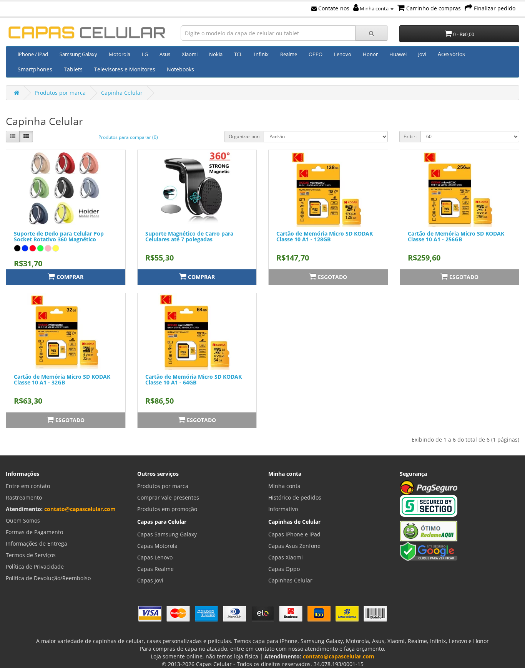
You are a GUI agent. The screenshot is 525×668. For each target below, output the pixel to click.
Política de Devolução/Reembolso (48, 578)
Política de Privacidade (35, 566)
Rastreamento (24, 497)
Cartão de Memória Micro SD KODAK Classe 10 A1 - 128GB (324, 236)
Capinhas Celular (290, 580)
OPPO (315, 54)
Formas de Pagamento (34, 532)
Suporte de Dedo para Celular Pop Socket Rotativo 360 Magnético (59, 236)
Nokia (216, 54)
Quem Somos (23, 520)
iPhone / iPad (33, 54)
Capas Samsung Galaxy (167, 534)
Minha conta (374, 8)
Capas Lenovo (155, 557)
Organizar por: (244, 136)
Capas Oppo (284, 568)
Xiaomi (190, 54)
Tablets (73, 69)
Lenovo (342, 54)
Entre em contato (28, 486)
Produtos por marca (60, 92)
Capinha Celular (122, 92)
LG (145, 54)
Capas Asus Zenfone (294, 545)
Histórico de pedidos (294, 497)
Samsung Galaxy (78, 54)
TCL (238, 54)
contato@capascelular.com (80, 509)
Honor (370, 54)
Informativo (283, 509)
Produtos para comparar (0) (128, 137)
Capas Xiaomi (285, 557)
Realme (288, 54)
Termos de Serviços (31, 555)
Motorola (119, 54)
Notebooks (180, 69)
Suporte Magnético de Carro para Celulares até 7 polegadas (189, 236)
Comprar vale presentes (168, 497)
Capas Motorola (157, 545)
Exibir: (410, 136)
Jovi (422, 54)
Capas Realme (155, 568)
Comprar (69, 276)
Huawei (398, 54)
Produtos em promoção (167, 509)
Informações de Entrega (36, 543)
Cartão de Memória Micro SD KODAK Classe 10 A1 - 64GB (193, 379)
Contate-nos (333, 8)
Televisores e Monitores (124, 69)
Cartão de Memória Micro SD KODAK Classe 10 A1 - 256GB (456, 236)
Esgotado (331, 276)
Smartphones (35, 69)
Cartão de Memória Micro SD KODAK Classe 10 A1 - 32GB (62, 379)
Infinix (261, 54)
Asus (164, 54)
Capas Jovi (150, 580)
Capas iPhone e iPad (294, 534)
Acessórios (451, 54)
